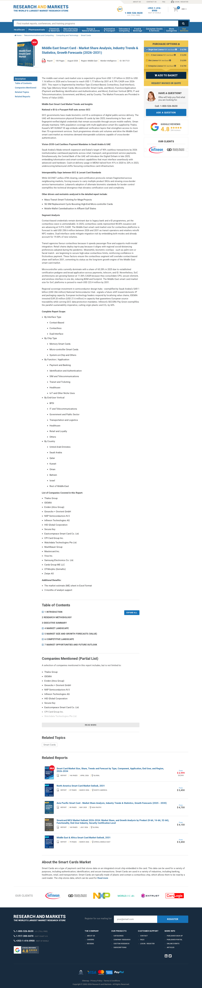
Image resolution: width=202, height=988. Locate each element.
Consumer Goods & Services (154, 30)
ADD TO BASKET (166, 75)
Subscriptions (120, 947)
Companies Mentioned (25, 87)
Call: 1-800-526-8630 (166, 106)
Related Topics (22, 92)
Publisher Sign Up (175, 936)
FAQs (142, 940)
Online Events (173, 944)
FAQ (163, 2)
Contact (144, 936)
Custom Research (121, 944)
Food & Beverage (137, 30)
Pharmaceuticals (37, 29)
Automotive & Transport (109, 30)
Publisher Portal (174, 940)
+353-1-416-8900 (154, 9)
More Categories (171, 30)
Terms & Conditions (112, 981)
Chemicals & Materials (54, 30)
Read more (91, 725)
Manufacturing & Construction (70, 30)
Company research (122, 940)
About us (91, 936)
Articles (170, 947)
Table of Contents (23, 83)
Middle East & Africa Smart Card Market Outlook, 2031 (84, 837)
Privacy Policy (96, 981)
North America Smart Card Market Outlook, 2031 (81, 785)
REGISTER (172, 919)
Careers (90, 940)
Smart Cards (49, 744)
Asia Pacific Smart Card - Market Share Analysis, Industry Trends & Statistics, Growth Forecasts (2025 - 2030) (112, 803)
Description (20, 79)
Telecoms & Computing (124, 30)
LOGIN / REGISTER (181, 2)
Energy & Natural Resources (91, 30)
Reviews (90, 944)
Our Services (184, 30)
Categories (118, 936)
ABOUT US (137, 2)
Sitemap (85, 981)
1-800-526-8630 (134, 13)
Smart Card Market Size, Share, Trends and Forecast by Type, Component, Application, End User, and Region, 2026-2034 (110, 770)
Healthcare (19, 29)
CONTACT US (151, 2)
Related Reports (22, 96)
